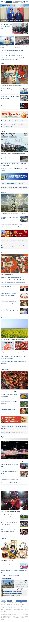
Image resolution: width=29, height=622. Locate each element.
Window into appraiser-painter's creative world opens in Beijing (8, 294)
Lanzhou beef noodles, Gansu (8, 409)
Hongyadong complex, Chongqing (9, 391)
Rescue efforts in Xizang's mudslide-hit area (9, 472)
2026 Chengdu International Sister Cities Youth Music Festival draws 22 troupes (9, 310)
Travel (3, 369)
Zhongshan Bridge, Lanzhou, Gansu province (12, 432)
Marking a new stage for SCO (13, 53)
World (3, 318)
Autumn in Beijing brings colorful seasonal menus (9, 395)
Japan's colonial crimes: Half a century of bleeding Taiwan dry (14, 571)
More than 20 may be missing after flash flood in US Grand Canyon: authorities (13, 357)
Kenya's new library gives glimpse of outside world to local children (13, 362)
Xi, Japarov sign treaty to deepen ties (6, 26)
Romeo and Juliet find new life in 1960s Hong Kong (13, 280)
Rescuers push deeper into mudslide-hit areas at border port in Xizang (9, 157)
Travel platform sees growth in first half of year (9, 402)
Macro (2, 55)
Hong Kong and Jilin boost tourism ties (10, 482)
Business (3, 50)
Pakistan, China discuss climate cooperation (13, 593)
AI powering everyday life (7, 560)
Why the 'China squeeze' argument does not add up (13, 213)
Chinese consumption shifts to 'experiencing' (11, 85)
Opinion (3, 53)
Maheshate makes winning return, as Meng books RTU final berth (9, 530)
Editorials (3, 57)
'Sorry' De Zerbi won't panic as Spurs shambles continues (9, 523)
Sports (3, 490)
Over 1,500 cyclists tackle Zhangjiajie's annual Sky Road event (9, 516)
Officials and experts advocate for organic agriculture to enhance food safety (14, 164)
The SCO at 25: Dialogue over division (8, 89)
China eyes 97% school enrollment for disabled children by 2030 (14, 169)
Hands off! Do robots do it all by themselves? (12, 121)
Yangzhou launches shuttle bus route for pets (9, 465)
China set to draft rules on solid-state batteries (9, 218)
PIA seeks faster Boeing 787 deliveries (11, 595)
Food (7, 369)
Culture (3, 253)
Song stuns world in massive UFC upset (10, 511)
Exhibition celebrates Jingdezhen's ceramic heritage (13, 282)
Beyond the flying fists (6, 286)
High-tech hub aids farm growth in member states (12, 339)
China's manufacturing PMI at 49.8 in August (11, 224)
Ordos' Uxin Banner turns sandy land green (11, 479)
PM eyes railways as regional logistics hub (12, 591)
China (3, 131)
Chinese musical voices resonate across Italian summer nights (8, 302)
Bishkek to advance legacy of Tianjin (14, 50)
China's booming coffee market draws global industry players (10, 97)
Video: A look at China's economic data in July (12, 183)
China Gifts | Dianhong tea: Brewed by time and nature (14, 187)
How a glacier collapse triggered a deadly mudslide (13, 153)
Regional (3, 437)
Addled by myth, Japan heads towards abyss (10, 104)
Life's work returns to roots (7, 274)
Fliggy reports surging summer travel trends (11, 277)
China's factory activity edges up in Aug (14, 55)
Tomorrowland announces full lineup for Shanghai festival (14, 461)
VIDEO (3, 64)
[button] (2, 14)
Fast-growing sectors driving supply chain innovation (13, 226)
